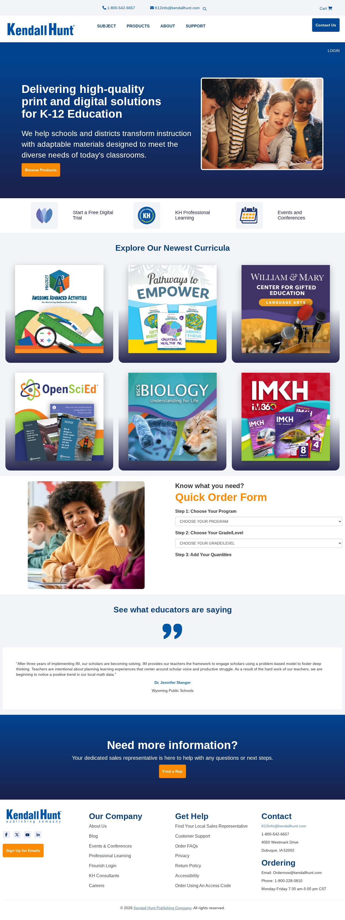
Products (138, 26)
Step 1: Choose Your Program (205, 511)
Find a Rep (172, 771)
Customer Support (192, 836)
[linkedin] (38, 834)
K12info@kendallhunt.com (177, 8)
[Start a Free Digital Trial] (70, 204)
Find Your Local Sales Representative (211, 826)
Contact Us (326, 25)
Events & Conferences (110, 846)
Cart (324, 8)
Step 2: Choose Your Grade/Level (209, 533)
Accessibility (187, 875)
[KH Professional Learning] (172, 204)
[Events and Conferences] (275, 204)
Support (195, 26)
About (167, 26)
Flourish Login (102, 865)
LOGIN (334, 50)
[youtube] (27, 834)
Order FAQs (186, 846)
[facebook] (6, 834)
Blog (93, 836)
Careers (96, 885)
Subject (106, 26)
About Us (98, 826)
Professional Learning (110, 855)
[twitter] (17, 834)
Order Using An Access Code (203, 885)
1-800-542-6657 (120, 8)
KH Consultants (104, 875)
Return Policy (188, 865)
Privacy (182, 855)
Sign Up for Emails (23, 850)
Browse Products (41, 170)
